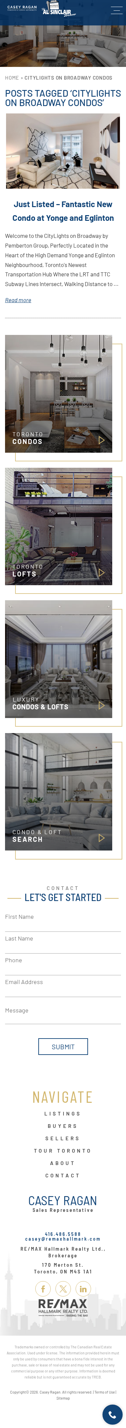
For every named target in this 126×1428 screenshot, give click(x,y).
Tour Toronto (63, 1151)
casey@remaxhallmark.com (63, 1239)
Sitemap (63, 1398)
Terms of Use (104, 1392)
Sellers (63, 1138)
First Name (19, 916)
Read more (18, 299)
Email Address (24, 982)
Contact (63, 1175)
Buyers (63, 1126)
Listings (63, 1114)
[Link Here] (41, 8)
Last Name (19, 938)
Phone (13, 960)
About (63, 1163)
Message (17, 1010)
